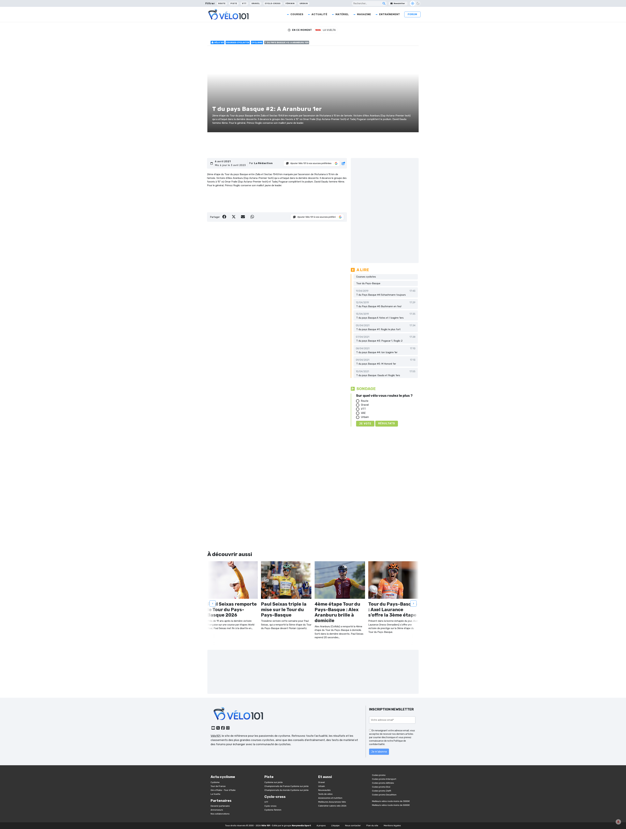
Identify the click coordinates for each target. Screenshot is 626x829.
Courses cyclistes (237, 42)
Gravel (256, 3)
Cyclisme (257, 42)
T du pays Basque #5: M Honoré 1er (376, 363)
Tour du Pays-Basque (368, 283)
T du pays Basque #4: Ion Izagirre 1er (376, 352)
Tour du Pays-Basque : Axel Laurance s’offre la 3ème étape (392, 609)
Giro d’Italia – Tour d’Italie (223, 790)
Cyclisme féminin (272, 810)
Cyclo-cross (273, 3)
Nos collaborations (220, 814)
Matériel (342, 14)
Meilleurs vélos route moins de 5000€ (391, 805)
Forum (412, 14)
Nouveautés (324, 790)
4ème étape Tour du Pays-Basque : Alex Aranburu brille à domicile (337, 612)
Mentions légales (392, 825)
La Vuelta (215, 794)
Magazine (364, 14)
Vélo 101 (219, 42)
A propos (321, 825)
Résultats (386, 423)
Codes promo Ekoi (381, 787)
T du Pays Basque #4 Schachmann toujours (381, 294)
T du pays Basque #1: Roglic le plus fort (378, 329)
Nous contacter (353, 825)
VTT (244, 3)
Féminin (290, 3)
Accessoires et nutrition (330, 798)
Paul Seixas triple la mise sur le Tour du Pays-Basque (283, 609)
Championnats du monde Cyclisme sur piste (286, 790)
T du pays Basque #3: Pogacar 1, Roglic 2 (379, 340)
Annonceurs (217, 810)
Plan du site (372, 825)
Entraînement (389, 14)
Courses (297, 14)
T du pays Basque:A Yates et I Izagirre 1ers (380, 317)
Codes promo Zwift (381, 791)
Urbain (304, 3)
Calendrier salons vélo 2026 (332, 806)
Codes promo (379, 775)
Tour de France (218, 786)
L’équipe (335, 825)
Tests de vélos (325, 794)
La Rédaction (263, 163)
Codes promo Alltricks (383, 783)
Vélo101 (215, 735)
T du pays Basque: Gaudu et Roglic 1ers (378, 375)
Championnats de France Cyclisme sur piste (286, 786)
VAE (363, 412)
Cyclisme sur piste (273, 782)
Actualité (319, 14)
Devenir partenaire (220, 806)
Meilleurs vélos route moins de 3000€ (391, 801)
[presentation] (212, 603)
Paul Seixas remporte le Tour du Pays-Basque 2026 (232, 609)
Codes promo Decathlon (384, 794)
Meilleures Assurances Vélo (332, 802)
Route (221, 3)
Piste (234, 3)
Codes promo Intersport (384, 779)
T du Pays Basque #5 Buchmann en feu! (378, 306)
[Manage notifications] (618, 821)
